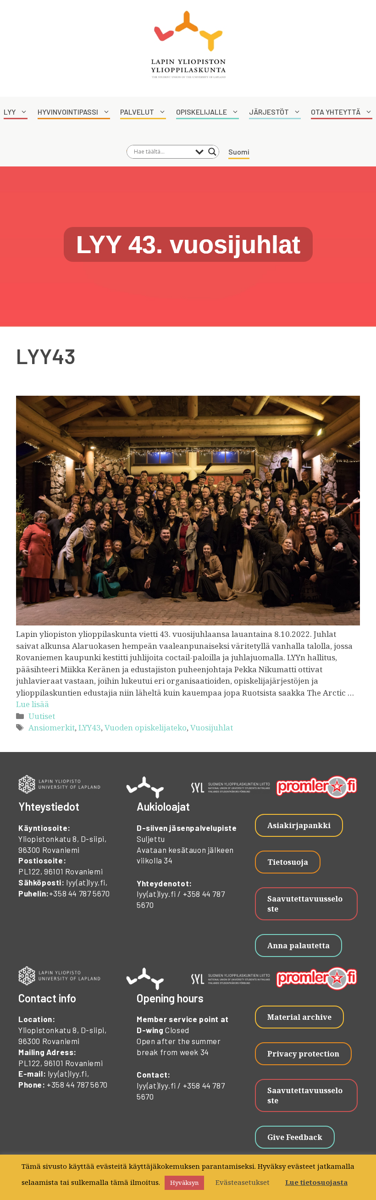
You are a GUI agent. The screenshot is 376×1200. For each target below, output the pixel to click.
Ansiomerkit (51, 727)
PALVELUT (137, 111)
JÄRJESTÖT (269, 111)
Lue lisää (32, 704)
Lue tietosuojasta (316, 1182)
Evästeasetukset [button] (243, 1182)
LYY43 (89, 727)
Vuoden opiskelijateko (146, 727)
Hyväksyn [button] (184, 1182)
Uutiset (41, 716)
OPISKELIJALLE (201, 111)
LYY (10, 111)
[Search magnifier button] (212, 151)
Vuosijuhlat (211, 727)
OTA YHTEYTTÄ (335, 111)
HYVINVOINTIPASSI (68, 111)
